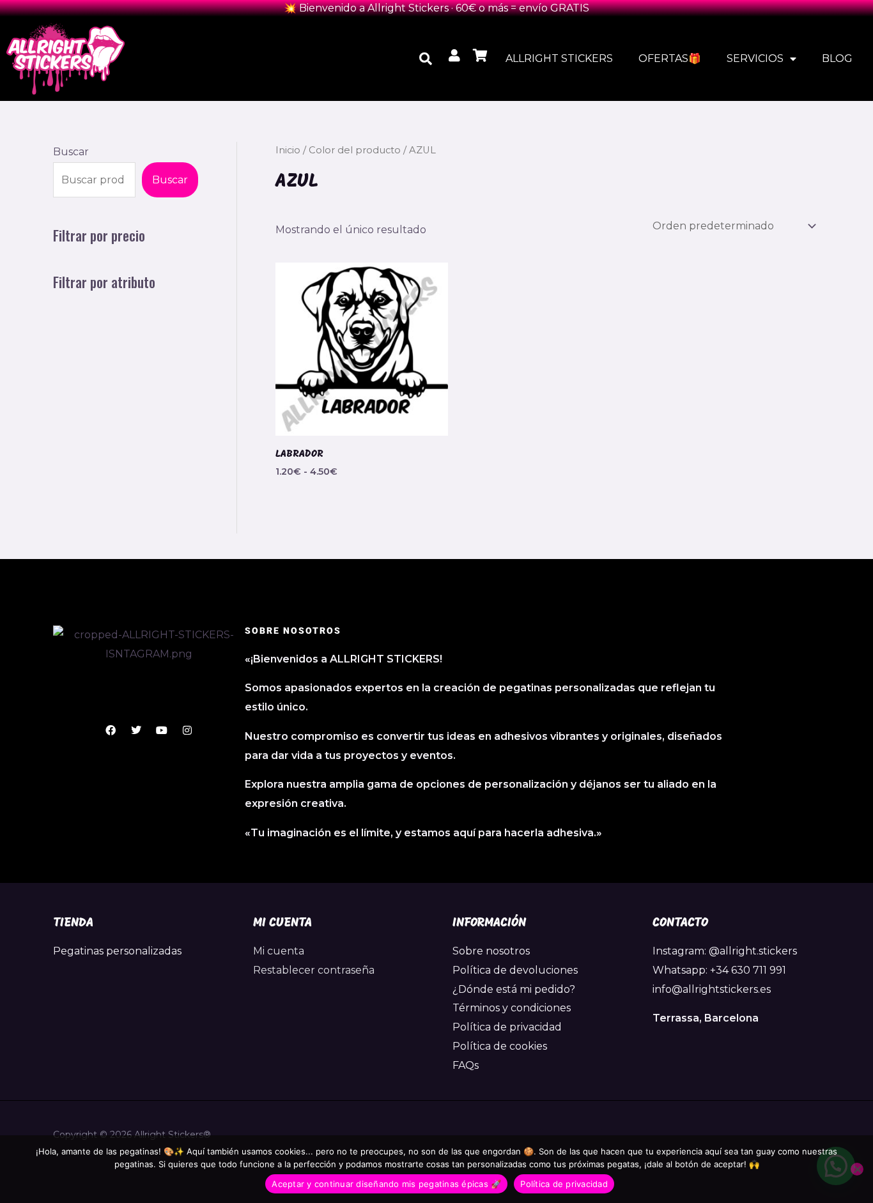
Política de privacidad (507, 1027)
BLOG (837, 58)
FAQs (465, 1065)
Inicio (287, 150)
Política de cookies (499, 1046)
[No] (857, 1169)
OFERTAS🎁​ (669, 58)
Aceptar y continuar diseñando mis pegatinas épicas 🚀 (386, 1184)
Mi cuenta (278, 951)
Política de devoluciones (515, 970)
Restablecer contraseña (314, 970)
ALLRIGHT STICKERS (559, 58)
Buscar (71, 152)
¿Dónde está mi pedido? (513, 989)
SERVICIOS (755, 58)
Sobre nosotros (491, 951)
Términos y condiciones (511, 1008)
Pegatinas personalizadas (117, 951)
